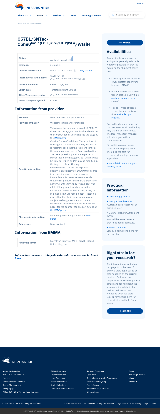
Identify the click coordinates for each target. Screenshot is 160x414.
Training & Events (91, 15)
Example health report (120, 201)
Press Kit (133, 381)
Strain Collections (58, 385)
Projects (6, 378)
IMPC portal (60, 137)
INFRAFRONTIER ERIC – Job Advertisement (20, 392)
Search (126, 310)
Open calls (91, 374)
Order (126, 42)
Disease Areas (93, 392)
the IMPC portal (58, 210)
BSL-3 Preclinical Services (98, 388)
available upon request (123, 98)
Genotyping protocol (119, 196)
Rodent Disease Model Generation (102, 378)
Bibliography (7, 388)
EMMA (26, 23)
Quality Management (11, 385)
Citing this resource (106, 403)
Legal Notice (122, 403)
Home (20, 23)
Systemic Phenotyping (96, 381)
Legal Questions (58, 378)
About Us (23, 15)
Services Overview (95, 371)
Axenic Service (93, 385)
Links (131, 378)
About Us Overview (11, 371)
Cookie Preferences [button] (73, 403)
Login (146, 403)
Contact (140, 3)
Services (57, 15)
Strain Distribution (59, 381)
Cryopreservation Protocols (63, 388)
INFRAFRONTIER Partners (13, 374)
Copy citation (85, 70)
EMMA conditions (117, 227)
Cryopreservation (58, 374)
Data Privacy (135, 403)
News (73, 15)
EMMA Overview (58, 371)
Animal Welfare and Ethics (13, 381)
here (18, 258)
